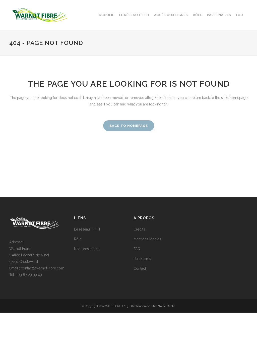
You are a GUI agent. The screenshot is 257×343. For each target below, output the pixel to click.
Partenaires (142, 259)
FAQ (137, 249)
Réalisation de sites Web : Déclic (153, 306)
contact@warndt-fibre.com (42, 268)
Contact (140, 268)
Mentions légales (147, 239)
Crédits (139, 229)
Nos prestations (86, 249)
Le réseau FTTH (87, 229)
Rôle (78, 239)
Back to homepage (128, 126)
